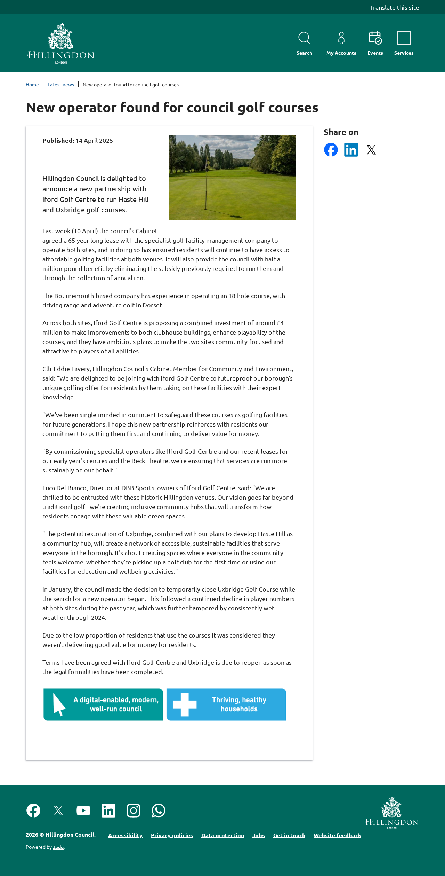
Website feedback (337, 834)
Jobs (258, 834)
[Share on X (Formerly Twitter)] (371, 149)
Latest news (61, 84)
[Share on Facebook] (331, 149)
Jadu (58, 847)
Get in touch (289, 834)
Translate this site (394, 7)
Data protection (222, 834)
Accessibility (125, 834)
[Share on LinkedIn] (351, 149)
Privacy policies (172, 834)
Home (32, 84)
